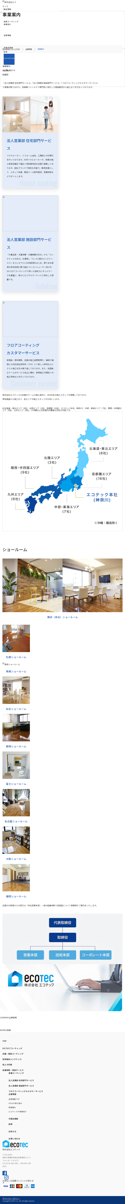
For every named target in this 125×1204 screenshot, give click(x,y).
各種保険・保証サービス (13, 1070)
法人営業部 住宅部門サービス (21, 1080)
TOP (4, 1041)
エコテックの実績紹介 (17, 1111)
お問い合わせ (9, 70)
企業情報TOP (14, 1099)
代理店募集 (8, 47)
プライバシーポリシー (11, 1198)
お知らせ (12, 1131)
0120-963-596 (9, 58)
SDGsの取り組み (15, 1103)
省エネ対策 (7, 1064)
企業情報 (12, 1094)
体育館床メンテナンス (12, 1059)
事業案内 (12, 1107)
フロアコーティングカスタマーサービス (26, 1091)
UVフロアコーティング (12, 1048)
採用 (5, 52)
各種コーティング (11, 21)
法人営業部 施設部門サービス (21, 1085)
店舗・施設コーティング (12, 1053)
